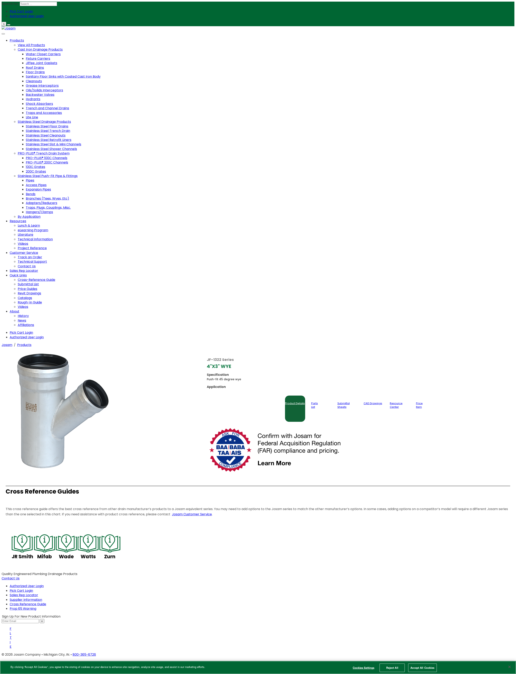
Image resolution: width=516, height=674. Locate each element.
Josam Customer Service (192, 514)
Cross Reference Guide (28, 604)
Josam (7, 345)
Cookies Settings (363, 668)
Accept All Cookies (422, 668)
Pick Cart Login (21, 590)
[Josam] (9, 28)
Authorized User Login (27, 586)
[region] (258, 667)
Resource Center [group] (396, 405)
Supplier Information (26, 599)
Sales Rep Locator (24, 595)
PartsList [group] (314, 405)
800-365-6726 (84, 654)
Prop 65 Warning (23, 608)
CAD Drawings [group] (373, 403)
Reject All (392, 668)
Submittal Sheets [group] (343, 405)
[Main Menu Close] (3, 33)
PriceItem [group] (419, 405)
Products (24, 345)
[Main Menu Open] (8, 24)
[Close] (509, 666)
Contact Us (11, 578)
